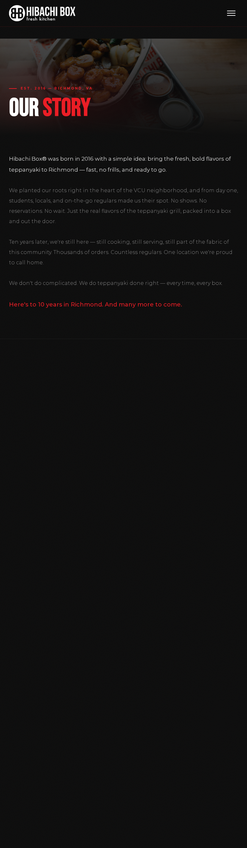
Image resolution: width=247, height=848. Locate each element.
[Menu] (231, 13)
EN (218, 837)
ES (233, 837)
